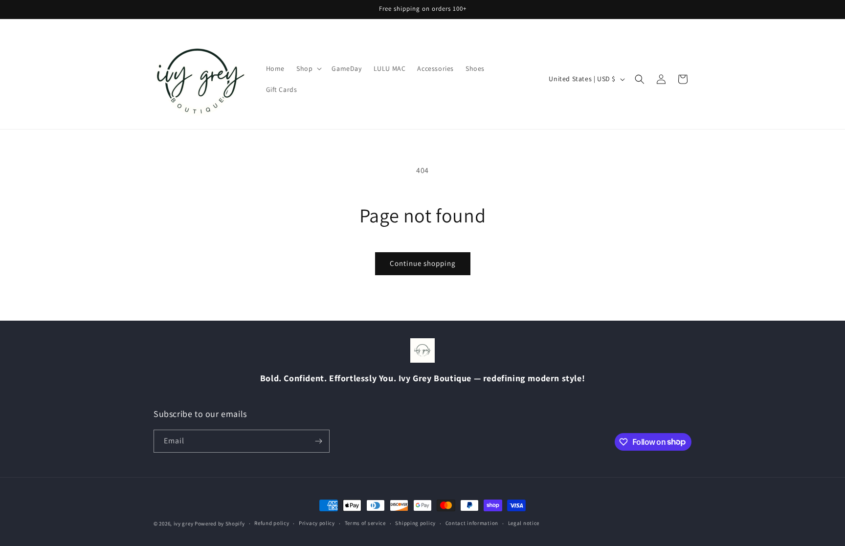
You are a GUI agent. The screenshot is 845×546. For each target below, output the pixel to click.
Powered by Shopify (220, 523)
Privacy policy (317, 523)
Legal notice (523, 523)
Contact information (471, 523)
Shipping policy (415, 523)
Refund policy (271, 523)
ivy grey (184, 523)
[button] (308, 68)
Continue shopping (423, 263)
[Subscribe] (318, 441)
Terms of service (365, 523)
